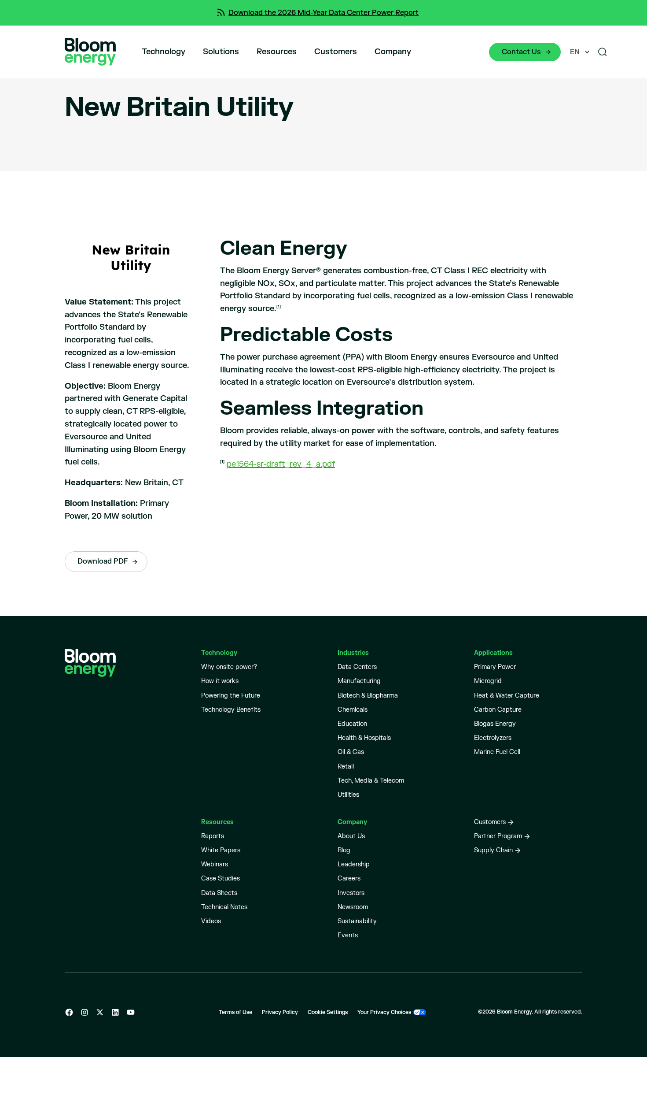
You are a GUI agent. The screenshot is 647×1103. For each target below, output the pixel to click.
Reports (212, 836)
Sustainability (357, 921)
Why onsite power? (229, 667)
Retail (346, 766)
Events (348, 935)
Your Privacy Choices (384, 1012)
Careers (349, 878)
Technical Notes (224, 907)
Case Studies (220, 878)
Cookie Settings (328, 1012)
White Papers (220, 850)
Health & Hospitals (364, 738)
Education (352, 724)
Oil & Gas (351, 752)
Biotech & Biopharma (368, 695)
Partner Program (498, 836)
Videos (211, 921)
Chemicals (353, 709)
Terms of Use (235, 1012)
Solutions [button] (221, 52)
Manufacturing (359, 681)
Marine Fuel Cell (497, 752)
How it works (220, 681)
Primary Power (495, 667)
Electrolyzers (492, 738)
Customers (335, 52)
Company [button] (393, 52)
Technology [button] (163, 52)
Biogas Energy (495, 724)
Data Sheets (219, 893)
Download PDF (102, 561)
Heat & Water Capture (506, 695)
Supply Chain (493, 850)
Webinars (214, 864)
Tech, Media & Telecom (371, 780)
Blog (344, 850)
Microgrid (488, 681)
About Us (351, 836)
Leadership (354, 864)
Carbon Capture (498, 709)
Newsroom (353, 907)
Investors (351, 893)
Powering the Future (230, 695)
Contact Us (521, 52)
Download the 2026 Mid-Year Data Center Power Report (323, 12)
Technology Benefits (231, 709)
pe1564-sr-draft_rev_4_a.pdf (281, 464)
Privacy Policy (280, 1012)
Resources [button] (277, 52)
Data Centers (357, 667)
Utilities (348, 794)
